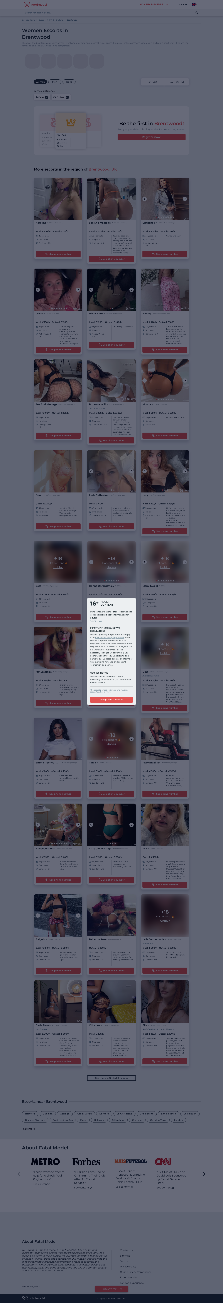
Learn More (105, 692)
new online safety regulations (109, 637)
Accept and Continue (111, 699)
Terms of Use (96, 621)
